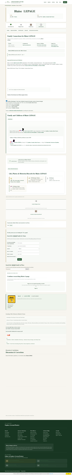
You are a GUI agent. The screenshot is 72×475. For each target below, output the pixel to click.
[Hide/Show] (10, 119)
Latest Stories (45, 432)
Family (8, 30)
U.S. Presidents (33, 439)
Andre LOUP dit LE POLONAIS (31, 65)
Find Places (7, 433)
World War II (32, 438)
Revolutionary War (33, 433)
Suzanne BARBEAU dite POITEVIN (16, 145)
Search (45, 2)
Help (57, 2)
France (15, 16)
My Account (58, 432)
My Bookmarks (58, 433)
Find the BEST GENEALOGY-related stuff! (14, 331)
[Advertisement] (36, 76)
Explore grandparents (27, 45)
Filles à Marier (20, 435)
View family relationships (41, 45)
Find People (7, 432)
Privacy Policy (23, 471)
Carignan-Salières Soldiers (22, 436)
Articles (53, 2)
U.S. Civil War (32, 435)
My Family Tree (7, 436)
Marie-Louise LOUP (18, 62)
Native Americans (21, 432)
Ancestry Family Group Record (36, 214)
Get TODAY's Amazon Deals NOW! (13, 328)
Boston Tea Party (33, 432)
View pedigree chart (55, 46)
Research (26, 30)
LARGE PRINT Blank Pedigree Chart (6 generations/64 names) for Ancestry (36, 208)
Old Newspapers (46, 433)
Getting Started (46, 436)
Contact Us (45, 440)
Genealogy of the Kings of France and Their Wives (16, 317)
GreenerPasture (8, 5)
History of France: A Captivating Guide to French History (17, 320)
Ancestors (14, 5)
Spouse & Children (14, 30)
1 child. (54, 62)
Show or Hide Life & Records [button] (13, 168)
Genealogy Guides (46, 435)
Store (60, 2)
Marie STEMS (42, 65)
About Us (44, 439)
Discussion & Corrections (33, 30)
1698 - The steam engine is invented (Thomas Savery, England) (17, 181)
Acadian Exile (20, 438)
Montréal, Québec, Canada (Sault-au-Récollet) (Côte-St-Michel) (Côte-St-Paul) (38, 145)
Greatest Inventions (33, 440)
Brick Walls (45, 438)
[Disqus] (36, 370)
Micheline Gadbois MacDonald (16, 110)
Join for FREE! (27, 296)
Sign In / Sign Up (59, 435)
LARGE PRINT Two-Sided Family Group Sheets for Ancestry (36, 218)
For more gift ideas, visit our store (13, 327)
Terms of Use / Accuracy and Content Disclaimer (12, 471)
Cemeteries (7, 435)
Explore (49, 2)
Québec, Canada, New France (48, 16)
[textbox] (17, 269)
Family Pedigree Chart (36, 204)
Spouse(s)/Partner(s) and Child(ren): (14, 60)
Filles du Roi (20, 433)
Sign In (65, 2)
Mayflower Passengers (22, 439)
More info (51, 473)
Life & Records (20, 30)
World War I (32, 436)
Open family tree (54, 45)
